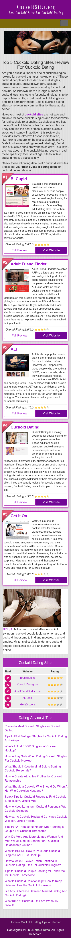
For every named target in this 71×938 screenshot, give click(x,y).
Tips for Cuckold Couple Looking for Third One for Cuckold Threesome (35, 873)
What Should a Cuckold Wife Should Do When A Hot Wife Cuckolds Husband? (36, 788)
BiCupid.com (27, 677)
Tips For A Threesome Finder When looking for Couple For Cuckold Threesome (35, 829)
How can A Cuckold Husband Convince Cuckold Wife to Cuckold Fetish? (36, 818)
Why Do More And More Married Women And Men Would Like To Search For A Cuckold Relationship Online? (34, 840)
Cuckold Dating (25, 427)
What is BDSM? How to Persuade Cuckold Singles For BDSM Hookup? (32, 853)
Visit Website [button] (51, 250)
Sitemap (56, 922)
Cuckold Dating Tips (34, 922)
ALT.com (28, 697)
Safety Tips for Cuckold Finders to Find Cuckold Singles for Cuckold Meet (35, 798)
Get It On (19, 516)
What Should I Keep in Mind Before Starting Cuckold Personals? (33, 768)
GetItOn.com (27, 704)
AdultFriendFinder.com (27, 691)
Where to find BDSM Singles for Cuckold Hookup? (31, 748)
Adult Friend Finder (29, 264)
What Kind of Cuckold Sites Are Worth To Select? (31, 903)
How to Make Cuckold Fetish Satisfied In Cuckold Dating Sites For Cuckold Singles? (33, 863)
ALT (14, 349)
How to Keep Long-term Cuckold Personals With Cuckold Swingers (36, 808)
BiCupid (8, 629)
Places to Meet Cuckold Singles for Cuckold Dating (33, 728)
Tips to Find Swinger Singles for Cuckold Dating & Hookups (36, 738)
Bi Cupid (19, 179)
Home (14, 922)
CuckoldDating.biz (27, 684)
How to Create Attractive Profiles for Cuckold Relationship (33, 778)
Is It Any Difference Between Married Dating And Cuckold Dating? (36, 893)
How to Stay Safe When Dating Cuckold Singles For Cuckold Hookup (36, 758)
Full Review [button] (19, 250)
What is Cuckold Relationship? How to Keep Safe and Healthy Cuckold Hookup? (33, 883)
